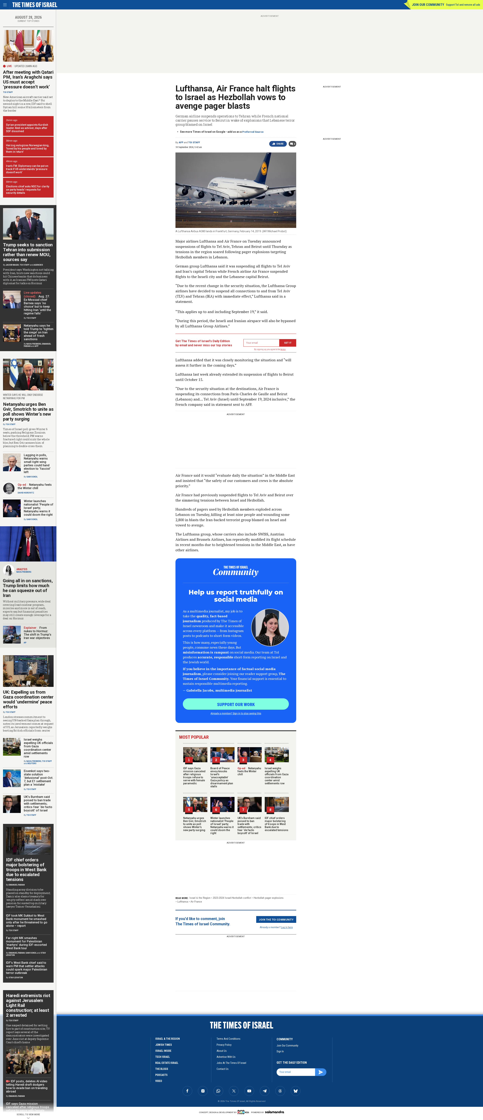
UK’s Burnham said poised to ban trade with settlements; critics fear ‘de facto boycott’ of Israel (249, 826)
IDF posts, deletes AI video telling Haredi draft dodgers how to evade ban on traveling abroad (27, 1086)
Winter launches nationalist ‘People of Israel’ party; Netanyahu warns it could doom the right (222, 826)
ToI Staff (194, 142)
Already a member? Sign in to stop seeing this (236, 713)
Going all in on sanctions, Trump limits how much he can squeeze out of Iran (28, 588)
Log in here (287, 927)
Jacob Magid (12, 265)
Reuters (32, 763)
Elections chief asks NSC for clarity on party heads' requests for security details (27, 189)
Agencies (38, 265)
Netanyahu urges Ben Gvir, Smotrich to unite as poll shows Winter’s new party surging (194, 824)
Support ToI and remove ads (463, 4)
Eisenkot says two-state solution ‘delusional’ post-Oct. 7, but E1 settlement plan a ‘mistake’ (38, 777)
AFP (181, 142)
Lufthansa (182, 901)
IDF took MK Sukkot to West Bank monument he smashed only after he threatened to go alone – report (26, 921)
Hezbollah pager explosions (269, 897)
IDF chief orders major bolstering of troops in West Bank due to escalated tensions (276, 824)
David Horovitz (26, 493)
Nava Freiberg (33, 344)
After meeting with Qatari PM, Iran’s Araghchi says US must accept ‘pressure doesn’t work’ (28, 79)
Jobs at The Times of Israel (231, 1062)
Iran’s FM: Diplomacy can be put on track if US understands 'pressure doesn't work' (27, 169)
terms (283, 349)
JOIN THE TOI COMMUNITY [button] (276, 919)
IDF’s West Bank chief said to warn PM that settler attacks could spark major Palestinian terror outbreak (26, 968)
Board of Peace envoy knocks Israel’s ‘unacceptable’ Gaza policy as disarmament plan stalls (221, 777)
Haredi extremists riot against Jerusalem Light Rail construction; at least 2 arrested (28, 1005)
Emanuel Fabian (17, 885)
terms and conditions (228, 1038)
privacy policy (224, 1044)
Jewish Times (163, 1044)
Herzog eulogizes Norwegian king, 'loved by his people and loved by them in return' (27, 148)
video (158, 1080)
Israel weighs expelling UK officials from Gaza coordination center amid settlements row (276, 776)
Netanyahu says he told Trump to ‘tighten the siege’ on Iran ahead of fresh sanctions (38, 332)
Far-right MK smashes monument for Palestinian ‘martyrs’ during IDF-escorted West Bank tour (26, 943)
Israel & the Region (199, 897)
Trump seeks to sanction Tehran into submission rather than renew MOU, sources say (28, 252)
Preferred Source (253, 131)
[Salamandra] (274, 1112)
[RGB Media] (244, 1112)
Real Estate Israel (166, 1062)
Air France (196, 901)
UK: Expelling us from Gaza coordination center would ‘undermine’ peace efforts (28, 699)
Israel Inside (163, 1050)
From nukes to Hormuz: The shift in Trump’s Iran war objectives (37, 633)
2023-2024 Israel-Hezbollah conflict (232, 897)
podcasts (161, 1074)
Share (280, 143)
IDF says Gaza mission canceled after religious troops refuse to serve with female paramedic (194, 776)
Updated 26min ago (26, 66)
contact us (222, 1068)
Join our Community (428, 5)
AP (25, 643)
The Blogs (161, 1068)
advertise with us (226, 1056)
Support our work (236, 704)
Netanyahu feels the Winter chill (249, 771)
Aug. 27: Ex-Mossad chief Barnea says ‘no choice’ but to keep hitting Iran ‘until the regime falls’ (37, 305)
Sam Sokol (32, 477)
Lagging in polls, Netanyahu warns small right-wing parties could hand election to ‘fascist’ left (37, 463)
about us (222, 1050)
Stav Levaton (16, 978)
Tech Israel (162, 1056)
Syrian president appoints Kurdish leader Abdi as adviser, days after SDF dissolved (27, 128)
